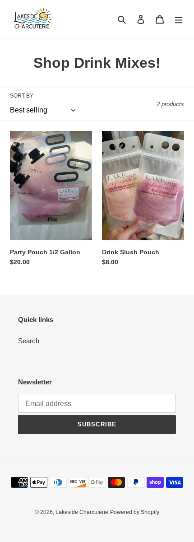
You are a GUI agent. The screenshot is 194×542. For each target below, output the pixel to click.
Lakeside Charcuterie (81, 512)
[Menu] (178, 19)
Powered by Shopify (134, 512)
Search (28, 341)
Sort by (21, 96)
